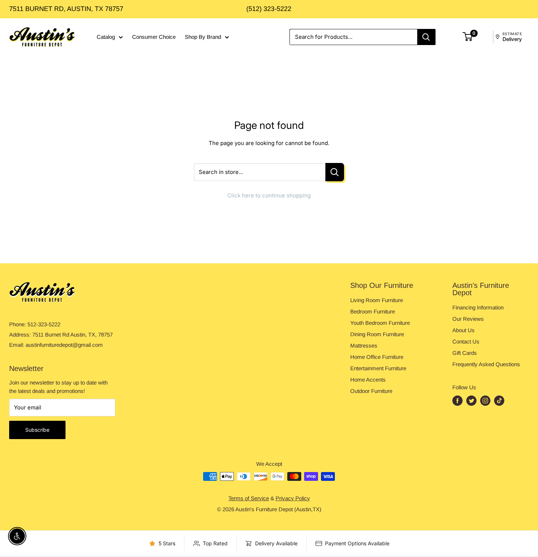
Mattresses (363, 345)
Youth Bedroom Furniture (380, 323)
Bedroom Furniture (372, 311)
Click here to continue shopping (269, 195)
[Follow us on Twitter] (471, 401)
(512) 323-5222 (268, 8)
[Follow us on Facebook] (457, 401)
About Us (463, 330)
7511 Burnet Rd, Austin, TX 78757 (66, 8)
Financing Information (478, 307)
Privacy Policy (293, 498)
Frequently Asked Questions (486, 364)
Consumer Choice (154, 37)
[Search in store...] (334, 172)
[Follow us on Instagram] (485, 401)
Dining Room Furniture (377, 334)
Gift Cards (464, 353)
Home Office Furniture (376, 357)
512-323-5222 (43, 324)
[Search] (426, 37)
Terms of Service (248, 498)
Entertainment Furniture (378, 368)
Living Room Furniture (376, 300)
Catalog (106, 37)
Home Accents (368, 379)
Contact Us (465, 341)
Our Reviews (468, 319)
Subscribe (37, 430)
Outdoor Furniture (371, 391)
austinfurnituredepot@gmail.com (64, 345)
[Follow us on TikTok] (499, 401)
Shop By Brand (203, 37)
